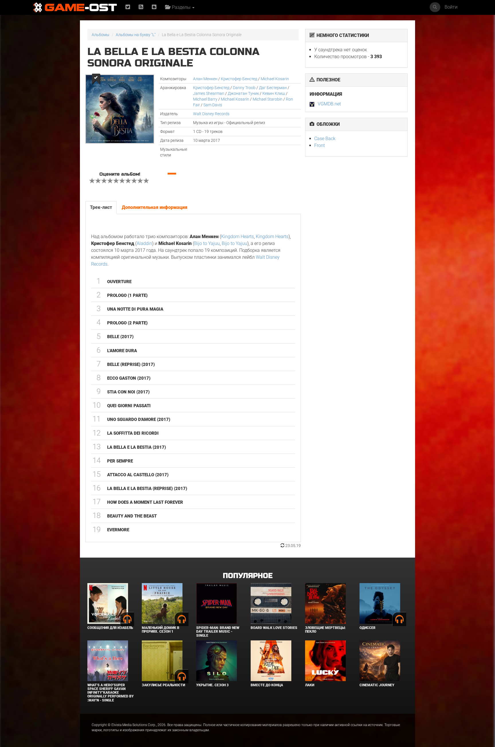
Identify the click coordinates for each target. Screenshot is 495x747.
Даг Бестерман (273, 87)
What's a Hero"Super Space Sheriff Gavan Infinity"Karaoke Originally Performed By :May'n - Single (110, 692)
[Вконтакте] (154, 7)
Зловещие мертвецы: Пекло (325, 630)
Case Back (324, 138)
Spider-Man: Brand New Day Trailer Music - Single (217, 631)
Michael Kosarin (275, 79)
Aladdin (144, 243)
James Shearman (208, 93)
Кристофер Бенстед (239, 79)
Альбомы (100, 34)
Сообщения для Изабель (110, 628)
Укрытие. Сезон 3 (212, 685)
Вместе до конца (267, 685)
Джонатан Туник (243, 93)
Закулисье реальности (163, 685)
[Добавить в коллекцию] (95, 79)
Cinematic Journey (377, 685)
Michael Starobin (267, 99)
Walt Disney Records (211, 113)
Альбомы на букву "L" (136, 34)
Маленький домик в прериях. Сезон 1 (160, 630)
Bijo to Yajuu (207, 243)
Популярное (247, 576)
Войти (451, 7)
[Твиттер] (127, 7)
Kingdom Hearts (237, 236)
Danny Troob (244, 87)
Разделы (181, 7)
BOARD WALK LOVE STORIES (274, 628)
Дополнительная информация (154, 207)
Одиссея (367, 628)
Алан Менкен (205, 79)
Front (319, 145)
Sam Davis (212, 105)
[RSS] (141, 7)
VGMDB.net (329, 104)
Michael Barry (205, 99)
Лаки (309, 685)
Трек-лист (101, 207)
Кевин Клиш (273, 93)
